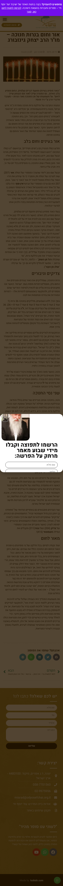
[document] (31, 443)
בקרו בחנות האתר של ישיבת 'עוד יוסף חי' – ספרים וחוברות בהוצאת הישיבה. (31, 8)
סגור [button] (29, 11)
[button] (5, 419)
